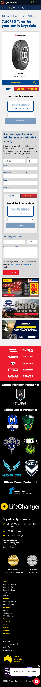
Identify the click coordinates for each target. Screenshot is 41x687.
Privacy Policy (14, 264)
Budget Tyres (7, 647)
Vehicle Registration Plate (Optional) (12, 237)
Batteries (6, 610)
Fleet (5, 625)
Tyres (5, 581)
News (5, 627)
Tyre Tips (6, 596)
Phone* (15, 172)
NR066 (20, 74)
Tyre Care (6, 593)
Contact (6, 622)
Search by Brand (9, 590)
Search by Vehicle (9, 584)
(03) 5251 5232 (14, 531)
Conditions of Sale (29, 681)
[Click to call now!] (33, 2)
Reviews (6, 633)
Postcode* (7, 187)
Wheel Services (8, 616)
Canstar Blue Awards (10, 644)
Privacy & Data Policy (15, 681)
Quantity (30, 158)
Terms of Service (29, 264)
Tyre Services (7, 613)
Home (6, 16)
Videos (6, 630)
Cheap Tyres (7, 650)
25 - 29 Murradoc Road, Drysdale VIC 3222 (21, 525)
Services (6, 607)
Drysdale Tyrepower (22, 8)
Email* (6, 180)
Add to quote (16, 83)
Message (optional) (10, 246)
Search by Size (8, 587)
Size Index (6, 641)
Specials (6, 619)
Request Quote (11, 273)
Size (5, 158)
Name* (6, 165)
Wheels (6, 598)
